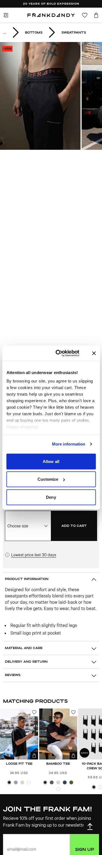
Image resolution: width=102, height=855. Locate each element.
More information (68, 444)
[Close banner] (94, 353)
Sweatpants (73, 32)
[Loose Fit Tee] (19, 734)
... (4, 32)
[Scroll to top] (90, 826)
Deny (51, 497)
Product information (26, 579)
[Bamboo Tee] (58, 734)
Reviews (12, 675)
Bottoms (33, 32)
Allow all (51, 461)
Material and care (23, 648)
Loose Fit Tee (19, 763)
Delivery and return (26, 661)
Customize (48, 479)
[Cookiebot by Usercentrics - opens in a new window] (64, 353)
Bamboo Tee (58, 763)
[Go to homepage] (51, 15)
